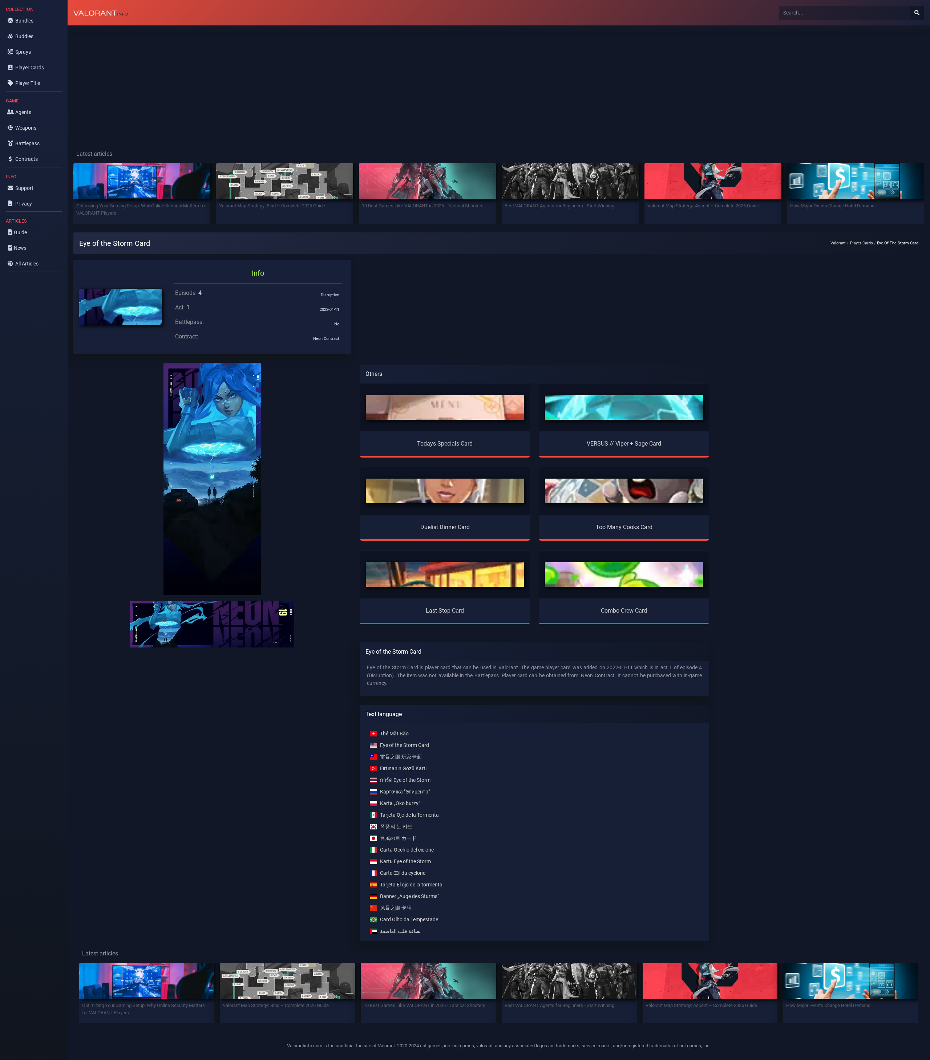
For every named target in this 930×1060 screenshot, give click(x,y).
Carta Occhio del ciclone (407, 850)
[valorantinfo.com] (101, 12)
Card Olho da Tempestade (409, 920)
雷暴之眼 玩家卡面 (401, 757)
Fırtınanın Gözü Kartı (403, 768)
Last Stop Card (445, 610)
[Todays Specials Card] (445, 407)
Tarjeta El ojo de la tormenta (411, 885)
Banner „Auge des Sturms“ (409, 896)
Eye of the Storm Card (404, 745)
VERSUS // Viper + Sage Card (624, 443)
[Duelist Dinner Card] (445, 490)
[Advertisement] (286, 82)
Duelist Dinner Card (445, 527)
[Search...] (917, 13)
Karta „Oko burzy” (400, 803)
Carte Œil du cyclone (402, 873)
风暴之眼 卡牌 (396, 908)
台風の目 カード (398, 838)
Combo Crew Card (624, 610)
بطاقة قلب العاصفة (400, 931)
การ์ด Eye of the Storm (405, 780)
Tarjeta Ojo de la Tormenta (409, 815)
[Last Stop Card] (445, 573)
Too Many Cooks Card (624, 527)
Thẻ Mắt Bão (394, 734)
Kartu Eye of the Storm (405, 861)
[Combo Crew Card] (624, 573)
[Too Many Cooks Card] (624, 490)
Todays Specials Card (445, 443)
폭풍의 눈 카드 (396, 827)
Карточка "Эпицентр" (405, 792)
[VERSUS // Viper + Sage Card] (624, 407)
